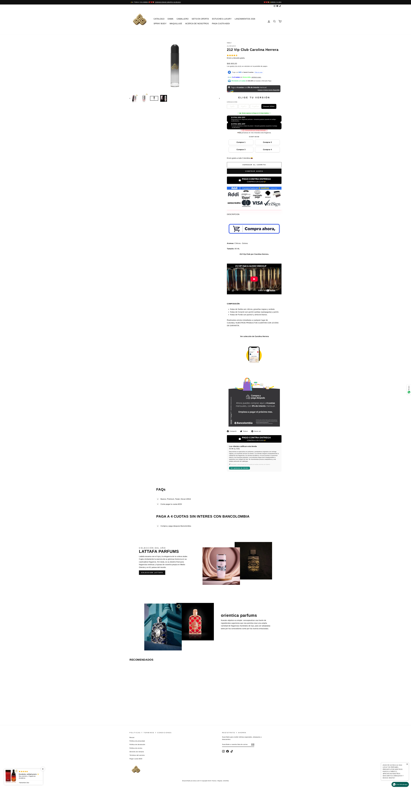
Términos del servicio (137, 755)
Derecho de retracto (137, 751)
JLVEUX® (231, 46)
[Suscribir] (252, 744)
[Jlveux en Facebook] (227, 751)
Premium (255, 106)
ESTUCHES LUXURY (222, 19)
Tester (232, 106)
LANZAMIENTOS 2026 (245, 19)
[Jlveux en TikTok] (231, 751)
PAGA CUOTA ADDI (221, 23)
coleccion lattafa (152, 572)
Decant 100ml (268, 106)
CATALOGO (159, 19)
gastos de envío (235, 66)
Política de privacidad (137, 741)
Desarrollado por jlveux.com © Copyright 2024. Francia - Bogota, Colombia (205, 781)
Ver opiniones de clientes (239, 468)
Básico (243, 106)
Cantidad (254, 136)
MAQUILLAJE (176, 23)
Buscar (132, 737)
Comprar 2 (267, 142)
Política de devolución (137, 744)
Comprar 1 (241, 142)
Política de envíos (136, 748)
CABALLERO (183, 19)
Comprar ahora (254, 171)
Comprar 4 (267, 149)
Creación (232, 102)
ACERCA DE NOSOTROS (197, 23)
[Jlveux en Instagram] (223, 751)
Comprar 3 (241, 149)
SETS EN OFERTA (200, 19)
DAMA (170, 19)
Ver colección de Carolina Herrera (254, 336)
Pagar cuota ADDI (136, 759)
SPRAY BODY (160, 23)
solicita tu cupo (256, 77)
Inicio (229, 43)
